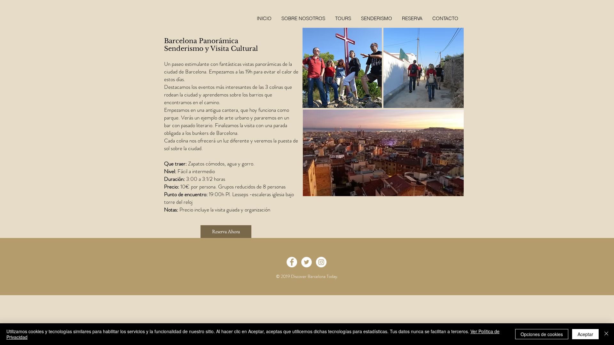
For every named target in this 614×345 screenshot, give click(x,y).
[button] (412, 18)
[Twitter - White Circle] (306, 262)
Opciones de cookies (542, 334)
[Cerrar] (606, 334)
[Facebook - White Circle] (292, 262)
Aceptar (585, 334)
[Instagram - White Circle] (321, 262)
